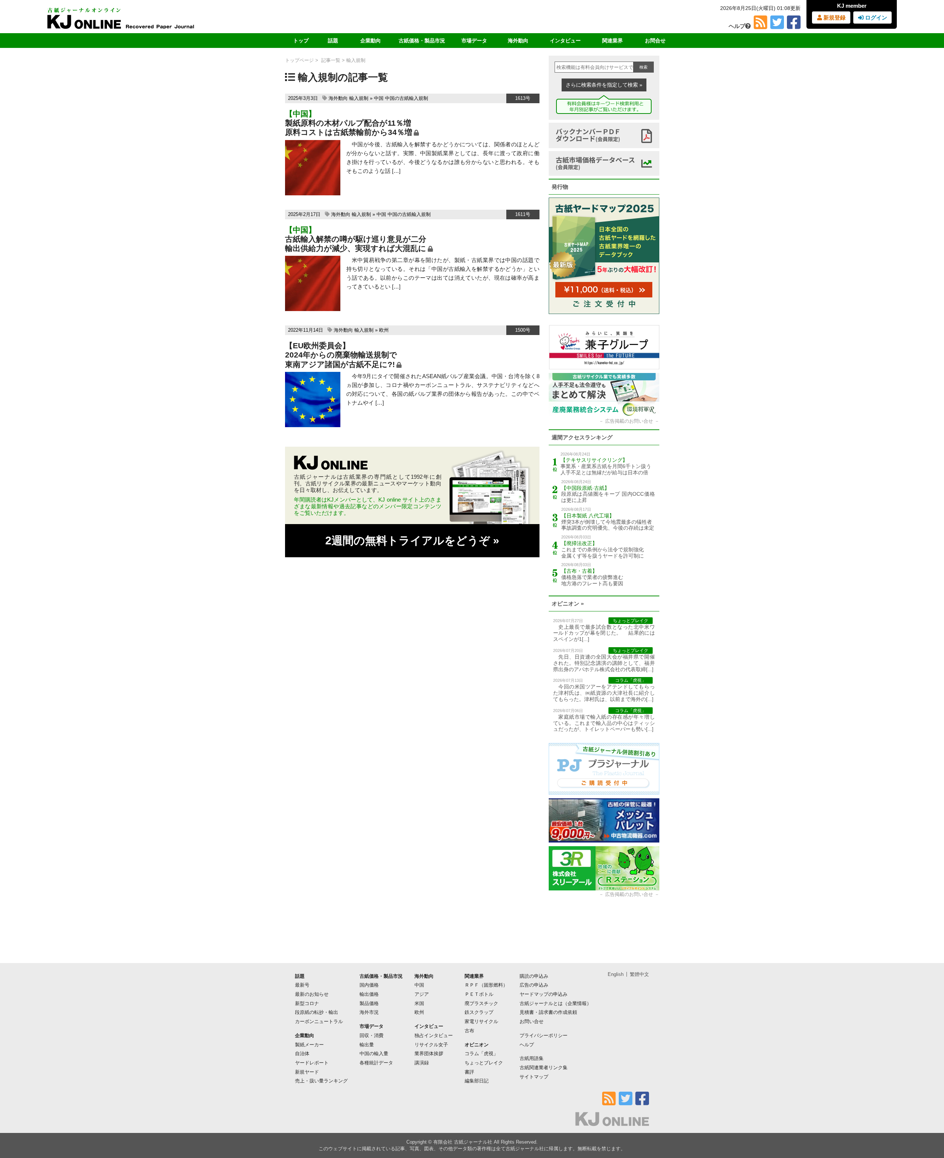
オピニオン (477, 1044)
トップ (301, 40)
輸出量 (367, 1044)
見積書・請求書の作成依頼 (548, 1012)
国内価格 (369, 985)
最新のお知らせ (312, 994)
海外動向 (518, 40)
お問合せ (655, 40)
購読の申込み (534, 976)
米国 (419, 1003)
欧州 (384, 330)
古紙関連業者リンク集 (544, 1067)
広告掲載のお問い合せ (629, 421)
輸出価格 (369, 994)
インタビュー (565, 40)
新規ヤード (307, 1072)
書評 (469, 1072)
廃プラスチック (481, 1003)
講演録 (421, 1062)
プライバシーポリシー (544, 1035)
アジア (421, 994)
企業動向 (370, 40)
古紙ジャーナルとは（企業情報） (555, 1003)
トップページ (299, 60)
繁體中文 (639, 974)
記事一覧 (330, 60)
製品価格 (369, 1003)
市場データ (474, 40)
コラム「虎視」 (481, 1053)
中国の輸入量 (374, 1053)
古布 (469, 1030)
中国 (379, 98)
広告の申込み (534, 985)
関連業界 (612, 40)
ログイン (875, 17)
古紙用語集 (532, 1058)
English (616, 974)
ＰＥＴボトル (479, 994)
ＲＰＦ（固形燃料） (486, 985)
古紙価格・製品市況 (422, 40)
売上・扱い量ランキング (321, 1081)
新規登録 (834, 17)
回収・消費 (372, 1035)
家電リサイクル (481, 1021)
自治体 (302, 1053)
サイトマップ (534, 1076)
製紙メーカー (309, 1044)
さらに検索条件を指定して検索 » (604, 85)
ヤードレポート (312, 1062)
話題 (333, 40)
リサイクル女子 (431, 1044)
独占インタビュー (433, 1035)
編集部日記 (477, 1081)
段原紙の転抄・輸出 (316, 1012)
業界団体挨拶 (428, 1053)
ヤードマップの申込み (544, 994)
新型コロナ (307, 1003)
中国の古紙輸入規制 (406, 98)
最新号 (302, 985)
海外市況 (369, 1012)
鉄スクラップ (479, 1012)
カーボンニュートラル (319, 1021)
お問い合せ (532, 1021)
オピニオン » (568, 603)
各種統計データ (376, 1062)
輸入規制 (358, 98)
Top (926, 1127)
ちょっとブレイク (484, 1062)
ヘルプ (737, 26)
